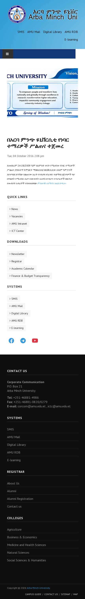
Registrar (16, 261)
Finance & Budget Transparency (30, 276)
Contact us (14, 506)
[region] (42, 93)
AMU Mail (33, 32)
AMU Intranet (19, 223)
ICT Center (17, 231)
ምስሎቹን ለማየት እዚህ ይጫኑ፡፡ (52, 183)
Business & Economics (22, 537)
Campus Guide (33, 594)
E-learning (71, 39)
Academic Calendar (22, 268)
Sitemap (65, 594)
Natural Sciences (18, 552)
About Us (13, 483)
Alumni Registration (20, 499)
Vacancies (17, 216)
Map (75, 594)
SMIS (21, 32)
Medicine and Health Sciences (26, 545)
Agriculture (14, 529)
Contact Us (51, 594)
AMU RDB (71, 32)
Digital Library (52, 32)
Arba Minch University (38, 587)
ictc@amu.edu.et (59, 406)
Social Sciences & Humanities (26, 560)
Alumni (11, 491)
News (14, 209)
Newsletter (18, 254)
